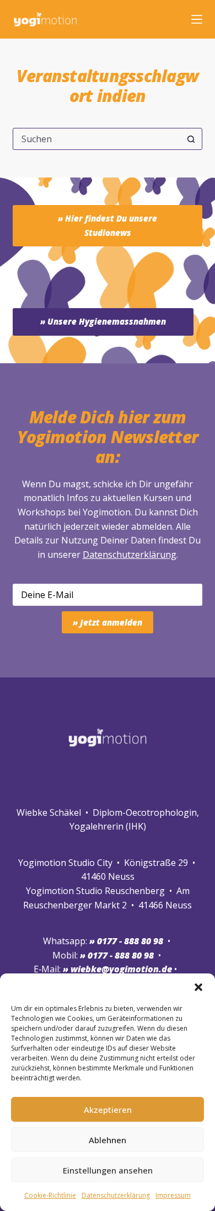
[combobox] (96, 139)
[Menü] (196, 19)
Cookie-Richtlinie (50, 1195)
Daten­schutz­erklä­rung (116, 1195)
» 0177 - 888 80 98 (117, 955)
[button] (198, 987)
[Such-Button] (191, 138)
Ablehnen (107, 1139)
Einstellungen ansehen (108, 1170)
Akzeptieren (108, 1109)
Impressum (173, 1195)
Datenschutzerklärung (129, 554)
